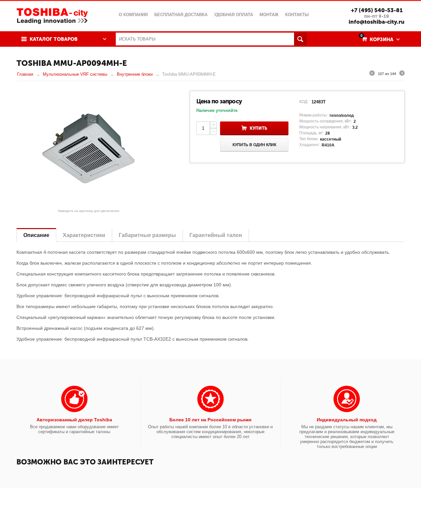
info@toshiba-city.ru (377, 21)
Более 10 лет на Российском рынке (210, 419)
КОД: (303, 101)
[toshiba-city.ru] (52, 15)
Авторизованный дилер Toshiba (74, 419)
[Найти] (300, 39)
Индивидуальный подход (347, 419)
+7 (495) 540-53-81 (377, 10)
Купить (258, 128)
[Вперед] (402, 74)
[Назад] (372, 74)
